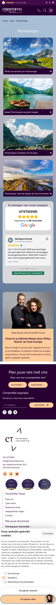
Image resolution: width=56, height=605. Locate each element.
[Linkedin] (53, 2)
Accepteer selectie (28, 590)
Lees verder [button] (13, 262)
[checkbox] (10, 573)
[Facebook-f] (49, 2)
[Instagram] (46, 2)
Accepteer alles (28, 599)
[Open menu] (51, 10)
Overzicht (49, 533)
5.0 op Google (20, 2)
